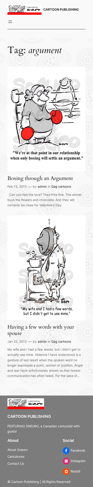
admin (42, 186)
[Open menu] (10, 22)
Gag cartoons (61, 186)
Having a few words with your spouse (40, 330)
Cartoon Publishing (61, 9)
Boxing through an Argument (40, 178)
